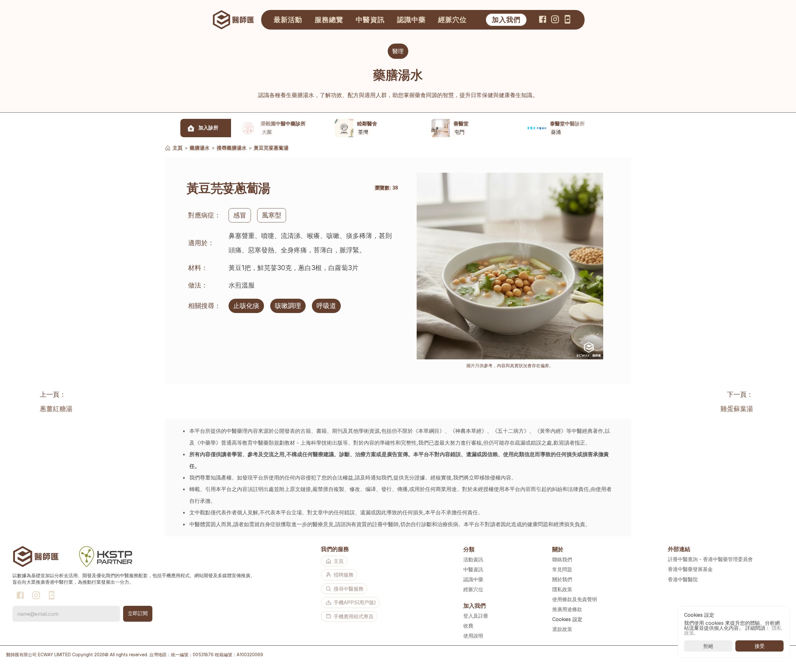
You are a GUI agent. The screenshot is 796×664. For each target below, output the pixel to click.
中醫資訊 (473, 569)
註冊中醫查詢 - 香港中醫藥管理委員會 (710, 559)
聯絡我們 (562, 559)
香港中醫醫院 (683, 579)
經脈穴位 (473, 589)
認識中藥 (473, 579)
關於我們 (562, 579)
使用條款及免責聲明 (574, 599)
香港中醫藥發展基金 (690, 569)
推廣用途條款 (567, 609)
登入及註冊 (475, 616)
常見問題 (562, 569)
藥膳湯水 (200, 148)
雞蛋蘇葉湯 (736, 409)
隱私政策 (562, 589)
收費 (468, 626)
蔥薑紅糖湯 (56, 409)
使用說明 (473, 636)
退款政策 (562, 629)
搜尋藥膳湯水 (232, 148)
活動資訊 (473, 559)
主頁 (178, 148)
